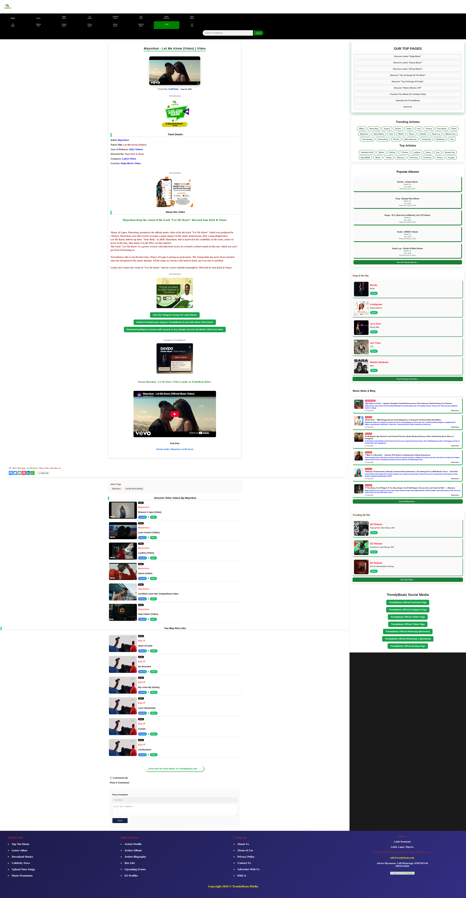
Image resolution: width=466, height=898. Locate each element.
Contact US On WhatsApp (402, 873)
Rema (454, 129)
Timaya (389, 158)
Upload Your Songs (23, 869)
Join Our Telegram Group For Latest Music (175, 315)
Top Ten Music (20, 844)
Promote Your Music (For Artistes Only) (408, 94)
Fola (452, 139)
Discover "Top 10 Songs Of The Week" (408, 75)
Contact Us (244, 863)
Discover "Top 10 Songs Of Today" (408, 82)
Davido (398, 129)
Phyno (411, 134)
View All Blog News (408, 501)
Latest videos (19, 850)
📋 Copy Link (43, 473)
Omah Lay (436, 134)
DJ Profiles (131, 875)
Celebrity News (21, 863)
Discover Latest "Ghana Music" (407, 63)
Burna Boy (374, 129)
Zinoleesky (426, 139)
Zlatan (409, 129)
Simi (391, 134)
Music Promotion (22, 875)
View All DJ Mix (407, 580)
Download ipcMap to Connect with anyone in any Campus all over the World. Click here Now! (175, 329)
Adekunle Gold (367, 152)
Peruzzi (440, 158)
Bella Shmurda (410, 139)
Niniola (392, 152)
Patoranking (383, 139)
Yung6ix (451, 158)
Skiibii (377, 158)
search (258, 33)
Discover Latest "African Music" (408, 69)
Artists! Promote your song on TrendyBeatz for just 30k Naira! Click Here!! (174, 322)
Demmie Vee (450, 152)
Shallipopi (440, 139)
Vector (428, 152)
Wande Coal (450, 134)
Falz (418, 129)
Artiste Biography (135, 856)
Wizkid (401, 134)
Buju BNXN (365, 158)
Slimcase (400, 158)
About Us (407, 107)
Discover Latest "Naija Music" (407, 56)
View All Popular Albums (408, 262)
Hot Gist (130, 863)
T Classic (404, 152)
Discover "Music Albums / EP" (408, 88)
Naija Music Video (131, 163)
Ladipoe (417, 152)
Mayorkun (123, 140)
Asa (437, 152)
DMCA (241, 875)
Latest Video (129, 158)
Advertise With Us (248, 869)
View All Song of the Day (408, 379)
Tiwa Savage (367, 139)
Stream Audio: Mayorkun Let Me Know (174, 449)
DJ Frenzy (414, 158)
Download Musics (22, 856)
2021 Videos (136, 149)
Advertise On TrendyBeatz (408, 100)
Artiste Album (133, 850)
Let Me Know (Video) (134, 489)
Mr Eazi (396, 139)
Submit (119, 820)
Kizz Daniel (441, 129)
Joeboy (387, 129)
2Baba (361, 129)
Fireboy (429, 129)
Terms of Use (245, 850)
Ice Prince (427, 158)
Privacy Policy (246, 856)
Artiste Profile (133, 844)
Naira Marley (379, 134)
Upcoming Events (135, 869)
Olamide (423, 134)
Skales (381, 152)
